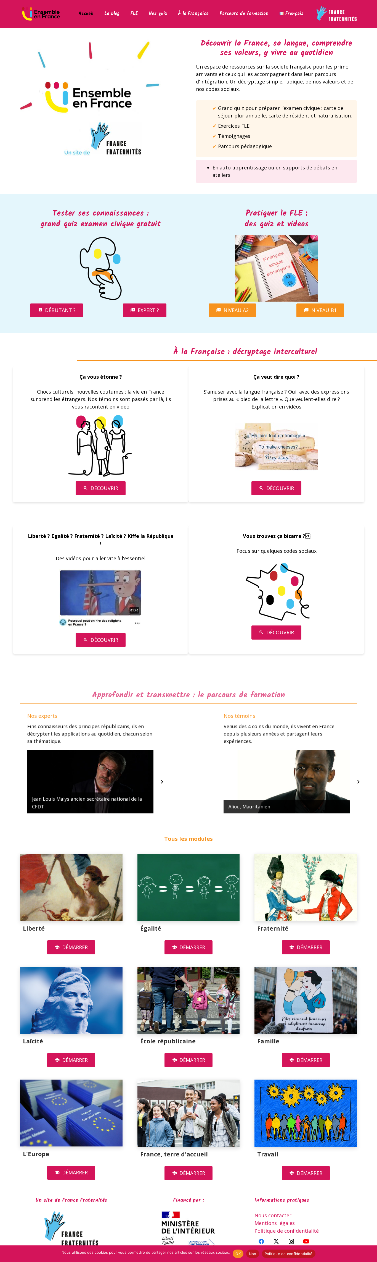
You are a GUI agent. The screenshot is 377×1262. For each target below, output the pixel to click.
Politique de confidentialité (286, 1230)
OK (238, 1253)
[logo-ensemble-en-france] (41, 14)
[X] (276, 1241)
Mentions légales (274, 1223)
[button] (141, 14)
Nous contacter (272, 1215)
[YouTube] (306, 1241)
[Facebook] (261, 1241)
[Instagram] (291, 1241)
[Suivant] (161, 782)
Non (252, 1253)
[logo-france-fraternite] (336, 14)
